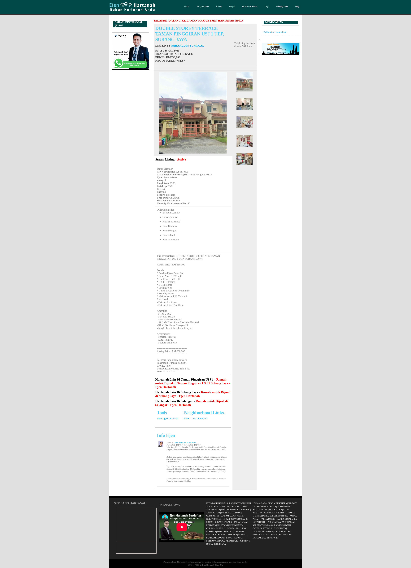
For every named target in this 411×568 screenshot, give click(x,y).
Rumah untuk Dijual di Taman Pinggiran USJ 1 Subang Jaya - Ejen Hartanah (192, 383)
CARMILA (292, 519)
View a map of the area (195, 418)
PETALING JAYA (230, 519)
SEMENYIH (272, 538)
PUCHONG (226, 513)
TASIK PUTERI (213, 513)
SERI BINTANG (284, 506)
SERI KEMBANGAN (215, 538)
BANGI (229, 538)
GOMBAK (210, 516)
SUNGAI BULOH (221, 506)
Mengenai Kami (203, 6)
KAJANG (238, 538)
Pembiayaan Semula (249, 6)
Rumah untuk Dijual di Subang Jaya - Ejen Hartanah (192, 394)
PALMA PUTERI (268, 519)
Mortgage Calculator (167, 418)
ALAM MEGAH (237, 516)
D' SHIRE (257, 516)
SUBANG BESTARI (235, 503)
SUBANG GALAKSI (223, 522)
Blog (297, 6)
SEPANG (242, 534)
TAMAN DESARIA (285, 522)
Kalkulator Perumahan (274, 31)
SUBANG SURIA (268, 506)
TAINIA (274, 534)
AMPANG (268, 525)
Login (267, 6)
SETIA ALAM (223, 516)
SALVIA (282, 534)
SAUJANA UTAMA (238, 506)
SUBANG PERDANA (216, 544)
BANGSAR (279, 525)
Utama (186, 6)
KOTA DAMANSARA (215, 503)
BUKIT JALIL (266, 528)
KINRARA (232, 534)
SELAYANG (222, 525)
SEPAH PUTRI (260, 522)
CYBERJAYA (280, 528)
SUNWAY (292, 503)
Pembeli (219, 6)
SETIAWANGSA (236, 525)
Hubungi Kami (282, 6)
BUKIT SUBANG (213, 519)
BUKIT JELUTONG (241, 541)
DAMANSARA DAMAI (263, 531)
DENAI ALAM (225, 541)
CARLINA (281, 519)
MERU (257, 506)
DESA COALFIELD (225, 531)
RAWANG (245, 509)
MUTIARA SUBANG (230, 509)
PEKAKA (272, 522)
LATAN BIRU (282, 516)
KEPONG (236, 513)
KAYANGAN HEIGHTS (274, 513)
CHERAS (210, 528)
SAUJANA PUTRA (282, 531)
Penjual (232, 6)
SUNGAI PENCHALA (277, 503)
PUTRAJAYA (212, 541)
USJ (267, 534)
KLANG (219, 528)
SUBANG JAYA (213, 509)
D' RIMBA (290, 513)
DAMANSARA (260, 503)
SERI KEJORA (275, 509)
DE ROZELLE (268, 516)
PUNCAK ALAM (231, 528)
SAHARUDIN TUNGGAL (187, 45)
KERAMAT (258, 525)
